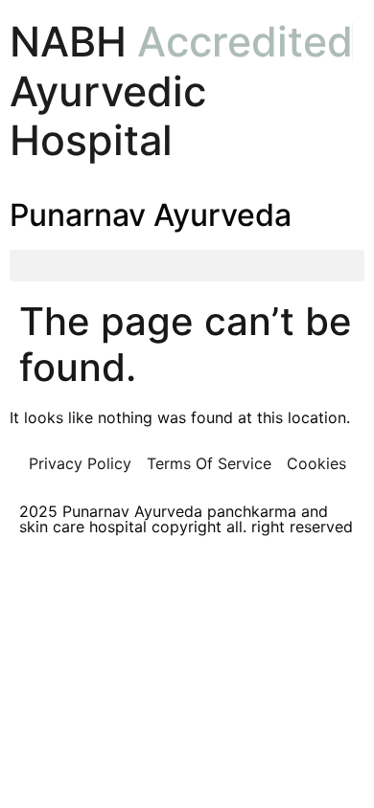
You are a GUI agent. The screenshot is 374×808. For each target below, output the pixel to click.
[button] (187, 265)
